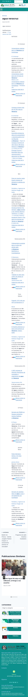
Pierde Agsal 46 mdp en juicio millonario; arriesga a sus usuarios (13, 581)
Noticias (4, 15)
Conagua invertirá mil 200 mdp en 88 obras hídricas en (18, 144)
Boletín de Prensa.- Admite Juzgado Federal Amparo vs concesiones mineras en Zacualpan (6, 539)
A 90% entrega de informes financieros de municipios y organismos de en (18, 374)
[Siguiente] (24, 577)
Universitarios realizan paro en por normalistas (18, 83)
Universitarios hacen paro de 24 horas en (17, 76)
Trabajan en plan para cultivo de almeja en (18, 276)
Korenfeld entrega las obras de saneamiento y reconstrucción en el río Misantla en (18, 137)
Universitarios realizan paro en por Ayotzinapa (18, 50)
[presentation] (14, 568)
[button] (1, 9)
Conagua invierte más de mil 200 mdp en (18, 109)
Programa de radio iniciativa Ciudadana (21, 535)
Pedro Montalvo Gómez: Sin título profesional (16, 455)
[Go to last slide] (4, 577)
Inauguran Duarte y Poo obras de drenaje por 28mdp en (18, 219)
